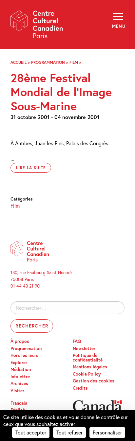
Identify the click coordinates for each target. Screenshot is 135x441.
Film (73, 62)
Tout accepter (30, 432)
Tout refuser (69, 432)
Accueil (18, 62)
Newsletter (84, 348)
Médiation (20, 369)
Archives (19, 383)
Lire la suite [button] (31, 167)
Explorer (18, 362)
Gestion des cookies (93, 381)
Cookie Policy (87, 374)
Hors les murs (24, 355)
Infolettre (20, 376)
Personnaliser (107, 432)
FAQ (77, 341)
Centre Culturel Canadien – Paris (37, 26)
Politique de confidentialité (88, 357)
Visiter (17, 391)
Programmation (48, 62)
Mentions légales (90, 367)
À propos (19, 341)
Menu (118, 26)
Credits (80, 388)
